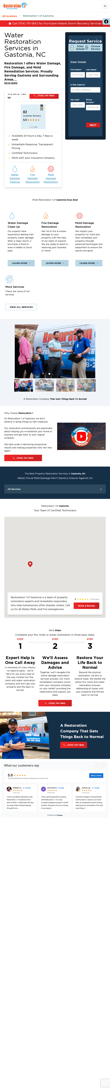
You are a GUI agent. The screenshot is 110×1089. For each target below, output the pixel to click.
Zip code (75, 100)
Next (93, 125)
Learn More (19, 263)
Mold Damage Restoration (51, 178)
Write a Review (86, 606)
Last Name (91, 70)
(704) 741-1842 (46, 95)
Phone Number (90, 101)
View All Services (21, 307)
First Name (76, 70)
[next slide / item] (104, 358)
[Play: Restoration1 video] (81, 436)
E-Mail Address (78, 85)
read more (11, 83)
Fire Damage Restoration (32, 178)
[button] (23, 385)
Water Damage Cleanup (15, 178)
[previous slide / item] (6, 358)
